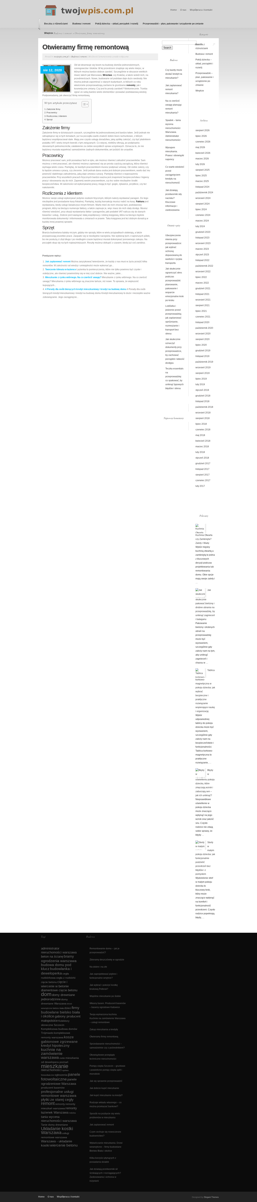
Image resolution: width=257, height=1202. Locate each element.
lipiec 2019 (201, 378)
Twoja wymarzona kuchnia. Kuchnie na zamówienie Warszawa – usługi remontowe (107, 1018)
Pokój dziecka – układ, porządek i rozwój (116, 23)
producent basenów (53, 1087)
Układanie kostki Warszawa (57, 1130)
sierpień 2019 (202, 373)
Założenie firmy (53, 109)
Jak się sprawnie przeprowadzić (106, 1081)
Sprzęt (49, 119)
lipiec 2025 (201, 175)
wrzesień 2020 (203, 333)
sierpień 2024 (202, 203)
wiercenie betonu (64, 1145)
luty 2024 (200, 226)
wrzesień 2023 (203, 243)
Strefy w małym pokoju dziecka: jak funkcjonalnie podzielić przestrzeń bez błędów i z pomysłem (205, 858)
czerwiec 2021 (202, 316)
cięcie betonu (49, 982)
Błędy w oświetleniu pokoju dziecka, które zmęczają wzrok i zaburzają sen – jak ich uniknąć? (205, 783)
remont (48, 1103)
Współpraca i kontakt (201, 10)
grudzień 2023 (202, 232)
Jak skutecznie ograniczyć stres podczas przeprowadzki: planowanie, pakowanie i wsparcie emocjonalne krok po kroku (174, 284)
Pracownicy (51, 112)
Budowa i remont (81, 23)
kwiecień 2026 (202, 153)
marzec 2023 (202, 249)
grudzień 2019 (202, 350)
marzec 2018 (202, 446)
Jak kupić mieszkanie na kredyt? (106, 1095)
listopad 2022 (202, 260)
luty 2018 (200, 452)
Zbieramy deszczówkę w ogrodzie (107, 959)
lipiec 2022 (201, 277)
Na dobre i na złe (98, 966)
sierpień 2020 (202, 339)
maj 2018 (200, 435)
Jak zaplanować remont (58, 261)
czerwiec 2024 (202, 215)
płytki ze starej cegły (57, 1100)
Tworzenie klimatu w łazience (60, 269)
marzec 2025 (202, 181)
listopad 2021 (202, 294)
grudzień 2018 (202, 395)
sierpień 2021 (202, 305)
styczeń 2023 (202, 254)
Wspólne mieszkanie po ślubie (105, 996)
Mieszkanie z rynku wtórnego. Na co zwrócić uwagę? (73, 277)
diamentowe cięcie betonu (59, 990)
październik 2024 (204, 192)
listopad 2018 (202, 401)
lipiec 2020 (201, 345)
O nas (183, 10)
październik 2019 (204, 362)
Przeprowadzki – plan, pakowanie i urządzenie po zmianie (173, 23)
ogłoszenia (61, 1074)
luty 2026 (200, 164)
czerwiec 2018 (202, 429)
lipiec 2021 (201, 311)
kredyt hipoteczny (55, 1046)
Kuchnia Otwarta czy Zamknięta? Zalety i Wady (203, 539)
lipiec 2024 (201, 209)
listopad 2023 (202, 237)
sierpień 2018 (202, 418)
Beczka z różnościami (56, 23)
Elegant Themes (211, 1197)
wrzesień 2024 (203, 198)
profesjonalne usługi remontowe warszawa (58, 1094)
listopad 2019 (202, 356)
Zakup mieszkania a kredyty (104, 1029)
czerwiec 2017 (202, 480)
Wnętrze (48, 33)
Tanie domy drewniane (54, 1124)
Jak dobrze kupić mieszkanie (104, 1088)
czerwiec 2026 (202, 141)
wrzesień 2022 (203, 271)
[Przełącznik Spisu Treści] (83, 104)
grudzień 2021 (202, 288)
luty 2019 (200, 384)
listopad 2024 (202, 187)
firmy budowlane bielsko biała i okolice (60, 1012)
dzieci (67, 1008)
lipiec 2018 (201, 424)
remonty (60, 1103)
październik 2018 (204, 407)
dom (46, 994)
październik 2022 (204, 266)
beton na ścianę (52, 956)
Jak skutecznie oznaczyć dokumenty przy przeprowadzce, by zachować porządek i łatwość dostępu (174, 351)
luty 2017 (200, 486)
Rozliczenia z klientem (56, 116)
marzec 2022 (202, 282)
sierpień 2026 (202, 130)
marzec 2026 (202, 158)
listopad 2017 (202, 469)
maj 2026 (200, 147)
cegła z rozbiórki (65, 977)
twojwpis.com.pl (61, 56)
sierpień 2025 (202, 170)
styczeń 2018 (202, 457)
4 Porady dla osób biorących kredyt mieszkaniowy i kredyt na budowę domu (85, 289)
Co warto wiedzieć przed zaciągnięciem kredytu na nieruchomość (174, 175)
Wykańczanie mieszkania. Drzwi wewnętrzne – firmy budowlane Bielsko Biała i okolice (106, 1147)
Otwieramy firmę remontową (104, 1036)
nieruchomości (51, 1070)
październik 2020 (204, 328)
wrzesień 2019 (203, 367)
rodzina (72, 1113)
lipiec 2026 (201, 136)
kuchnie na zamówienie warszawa (51, 1053)
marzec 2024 (202, 220)
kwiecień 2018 (202, 441)
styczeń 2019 (202, 390)
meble (62, 1058)
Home (173, 10)
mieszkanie (54, 1066)
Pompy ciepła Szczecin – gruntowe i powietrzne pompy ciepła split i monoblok (107, 1070)
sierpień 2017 (202, 474)
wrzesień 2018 (203, 412)
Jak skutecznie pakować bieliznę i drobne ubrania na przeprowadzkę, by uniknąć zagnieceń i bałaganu (205, 605)
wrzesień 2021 (203, 299)
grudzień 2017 (202, 463)
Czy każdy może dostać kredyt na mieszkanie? (173, 74)
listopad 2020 (202, 322)
